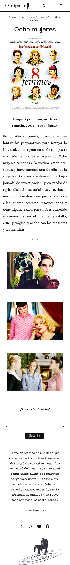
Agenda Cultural (36, 17)
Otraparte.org (17, 17)
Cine (50, 17)
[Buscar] (44, 6)
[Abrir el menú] (61, 5)
